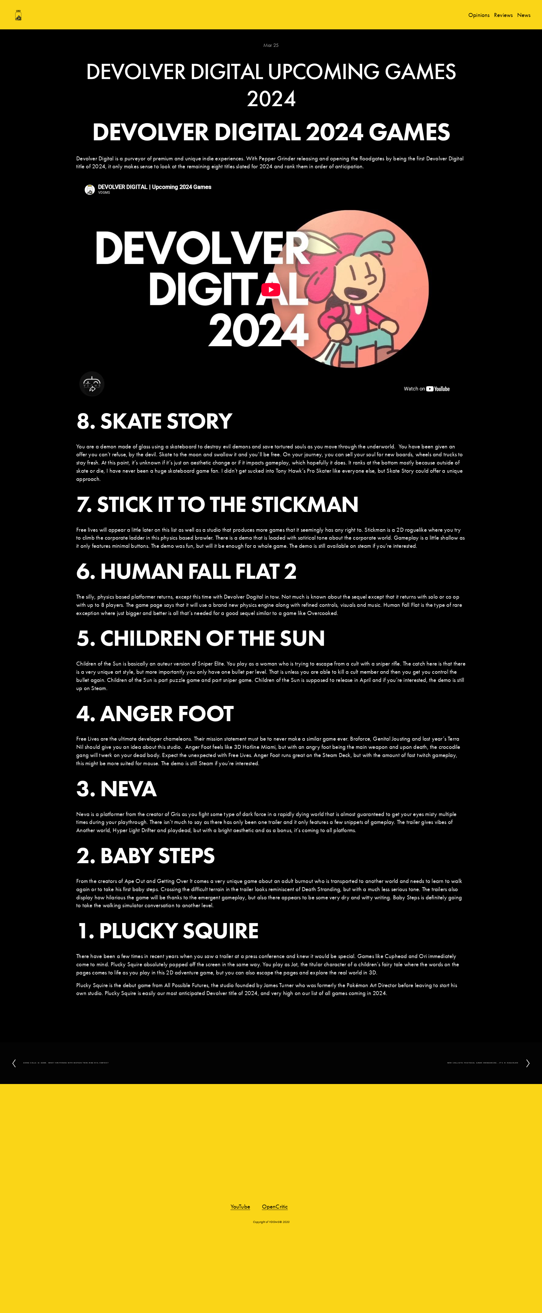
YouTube (240, 1206)
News (524, 15)
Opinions (479, 15)
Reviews (503, 15)
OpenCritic (275, 1206)
